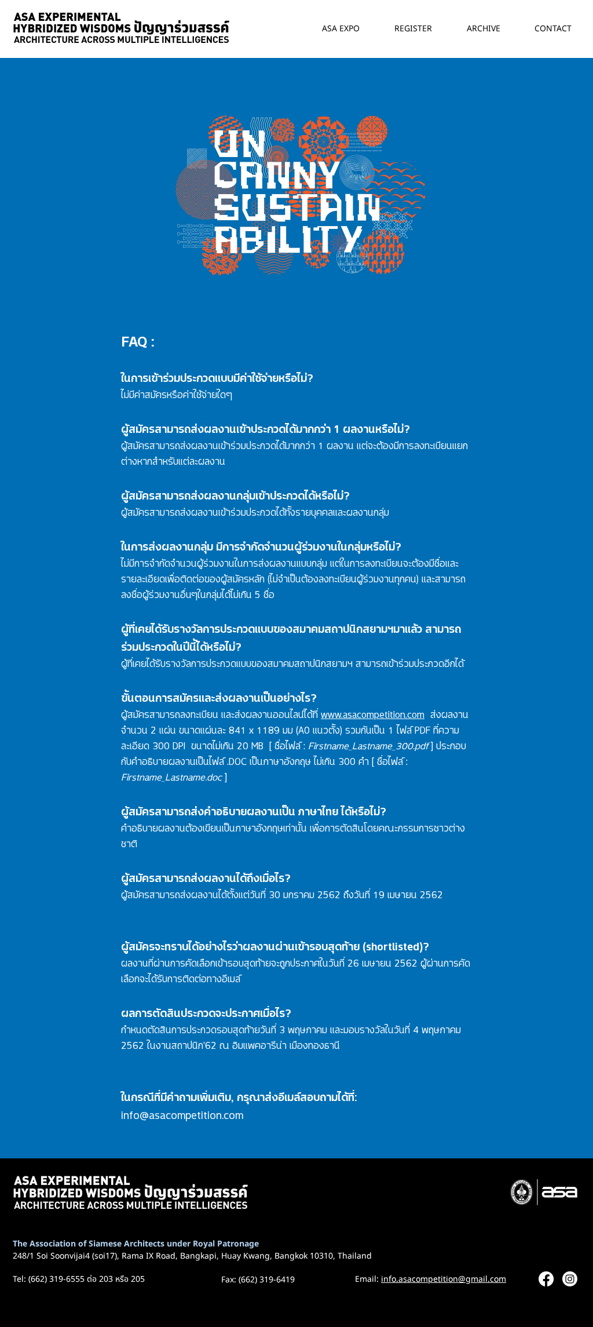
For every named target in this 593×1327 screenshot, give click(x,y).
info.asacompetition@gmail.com (443, 1279)
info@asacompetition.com (182, 1114)
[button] (475, 29)
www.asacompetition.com (372, 713)
